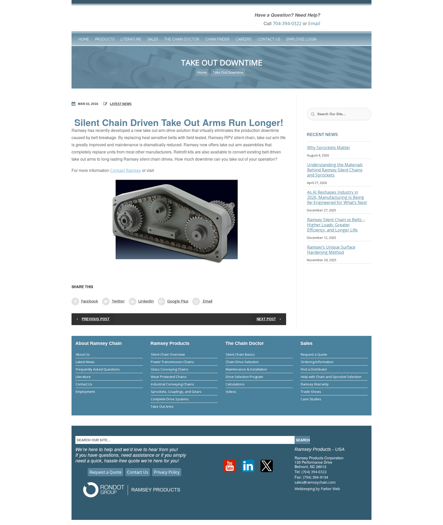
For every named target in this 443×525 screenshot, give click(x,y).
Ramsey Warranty (315, 384)
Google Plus (177, 301)
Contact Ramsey (125, 170)
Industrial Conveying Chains (172, 384)
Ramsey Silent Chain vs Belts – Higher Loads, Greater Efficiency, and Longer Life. (336, 224)
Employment (85, 391)
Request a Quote (314, 354)
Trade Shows (311, 391)
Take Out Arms (162, 406)
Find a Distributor (314, 369)
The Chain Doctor (181, 39)
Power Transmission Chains (172, 361)
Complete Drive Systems (170, 399)
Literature (130, 39)
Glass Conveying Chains (169, 369)
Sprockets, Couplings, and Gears (176, 391)
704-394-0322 (287, 23)
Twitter (118, 301)
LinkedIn (146, 301)
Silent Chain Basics (240, 354)
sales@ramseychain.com (315, 482)
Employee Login (301, 39)
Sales (152, 39)
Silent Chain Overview (168, 354)
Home (83, 39)
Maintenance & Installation (246, 369)
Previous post (95, 319)
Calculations (235, 384)
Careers (243, 39)
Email (314, 23)
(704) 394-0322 (314, 471)
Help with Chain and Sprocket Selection (331, 376)
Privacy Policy (166, 472)
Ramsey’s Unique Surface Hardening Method (331, 250)
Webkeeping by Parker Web (317, 488)
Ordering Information (317, 361)
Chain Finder (217, 39)
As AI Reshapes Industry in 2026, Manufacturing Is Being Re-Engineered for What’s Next (337, 197)
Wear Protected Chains (169, 376)
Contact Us (268, 39)
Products (104, 39)
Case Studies (311, 399)
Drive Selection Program (244, 376)
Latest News (121, 104)
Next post (266, 319)
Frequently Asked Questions (98, 369)
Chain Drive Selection (242, 361)
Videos (231, 391)
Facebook (89, 301)
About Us (83, 354)
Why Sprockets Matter (328, 147)
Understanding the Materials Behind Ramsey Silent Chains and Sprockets (335, 170)
